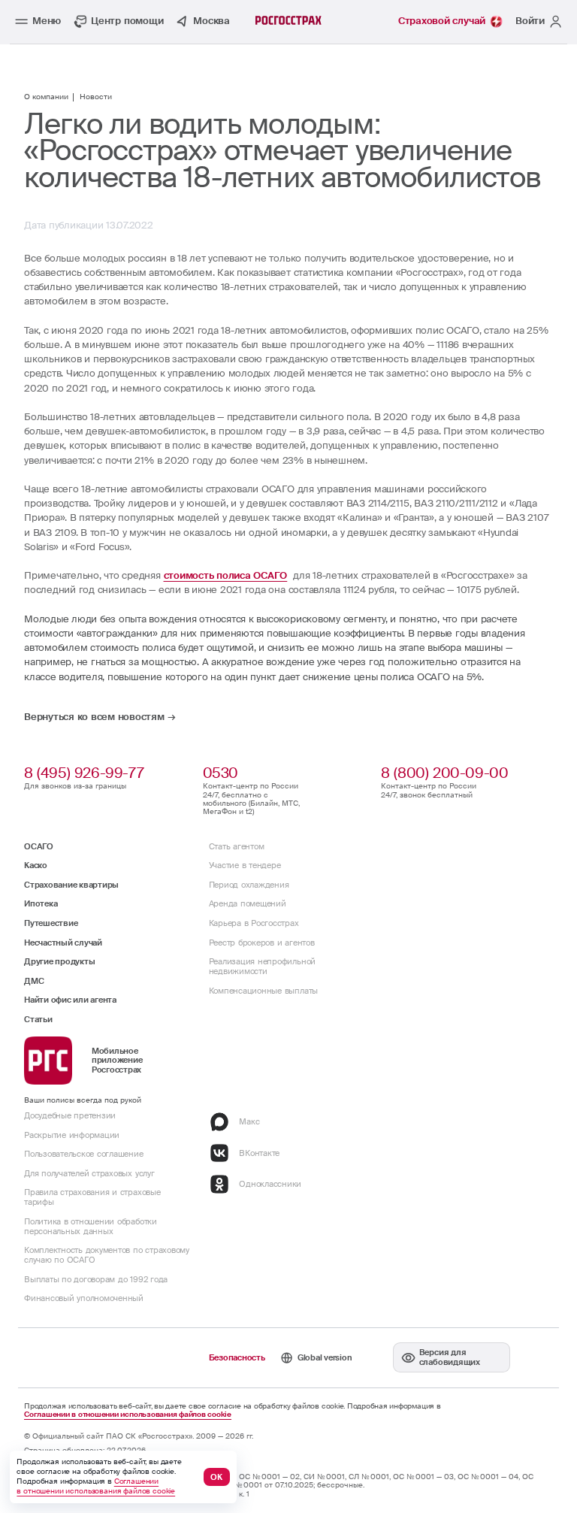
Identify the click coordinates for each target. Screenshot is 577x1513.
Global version (325, 1357)
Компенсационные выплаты (263, 990)
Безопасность (237, 1357)
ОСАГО (38, 846)
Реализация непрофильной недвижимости (262, 966)
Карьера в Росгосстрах (254, 923)
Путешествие (50, 923)
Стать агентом (236, 846)
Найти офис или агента (70, 999)
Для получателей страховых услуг (89, 1173)
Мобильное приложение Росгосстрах (117, 1060)
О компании (46, 97)
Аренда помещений (247, 903)
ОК (216, 1477)
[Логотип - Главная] (288, 20)
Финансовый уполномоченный (83, 1298)
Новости (96, 97)
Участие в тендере (245, 865)
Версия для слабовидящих (449, 1357)
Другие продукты (59, 961)
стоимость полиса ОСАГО (226, 575)
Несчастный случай (63, 942)
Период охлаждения (249, 884)
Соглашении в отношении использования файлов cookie (127, 1415)
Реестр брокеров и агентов (262, 942)
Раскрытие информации (71, 1135)
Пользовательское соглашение (83, 1153)
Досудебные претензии (70, 1115)
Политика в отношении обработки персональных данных (90, 1226)
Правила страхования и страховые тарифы (92, 1197)
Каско (35, 865)
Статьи (38, 1019)
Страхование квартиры (71, 884)
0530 (220, 773)
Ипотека (40, 903)
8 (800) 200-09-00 (444, 773)
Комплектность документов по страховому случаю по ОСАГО (106, 1255)
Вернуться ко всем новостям (94, 717)
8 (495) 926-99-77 (83, 773)
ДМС (34, 981)
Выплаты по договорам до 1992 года (96, 1279)
